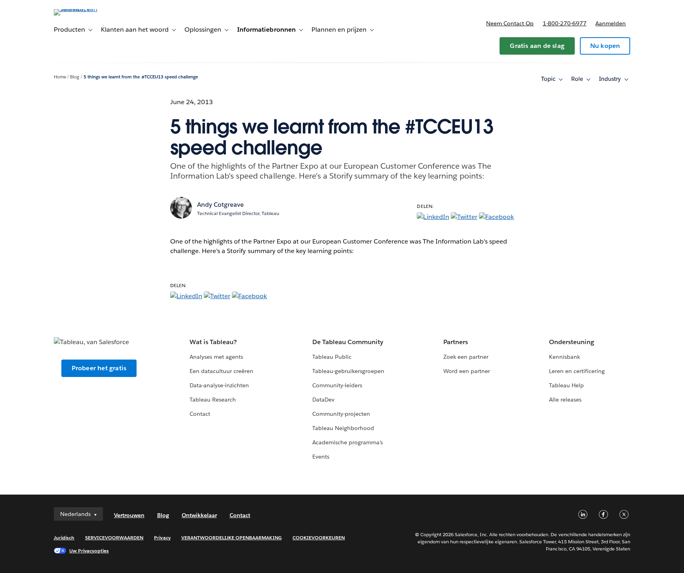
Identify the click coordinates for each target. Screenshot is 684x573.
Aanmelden (610, 23)
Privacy (162, 537)
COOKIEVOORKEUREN (319, 537)
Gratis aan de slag (537, 46)
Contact (200, 413)
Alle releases (565, 399)
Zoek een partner (465, 356)
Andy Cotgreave (220, 204)
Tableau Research (213, 399)
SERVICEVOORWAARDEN (114, 537)
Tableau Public (332, 356)
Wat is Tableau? (213, 342)
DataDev (323, 399)
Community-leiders (337, 385)
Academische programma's (347, 442)
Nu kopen (605, 46)
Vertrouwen (129, 515)
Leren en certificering (577, 371)
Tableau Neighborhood (343, 428)
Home (60, 77)
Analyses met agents (216, 356)
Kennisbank (564, 356)
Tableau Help (566, 385)
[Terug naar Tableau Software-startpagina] (87, 9)
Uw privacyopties (89, 550)
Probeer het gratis (99, 368)
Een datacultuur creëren (221, 371)
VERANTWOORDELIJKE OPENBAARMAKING (231, 537)
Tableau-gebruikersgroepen (348, 371)
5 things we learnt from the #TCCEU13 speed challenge (141, 77)
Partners (455, 342)
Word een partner (466, 371)
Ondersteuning (571, 342)
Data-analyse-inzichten (219, 385)
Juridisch (64, 537)
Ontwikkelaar (199, 515)
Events (320, 456)
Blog (74, 77)
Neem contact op (510, 23)
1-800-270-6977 (565, 23)
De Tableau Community (347, 342)
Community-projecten (341, 413)
